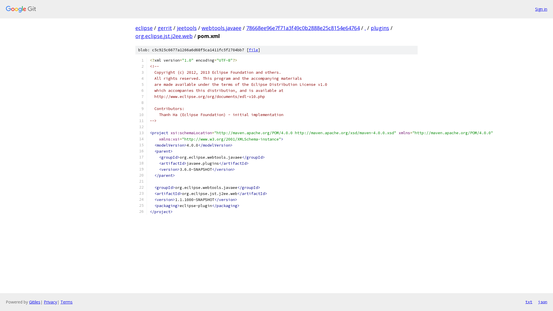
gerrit (165, 27)
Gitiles (34, 302)
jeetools (187, 27)
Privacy (50, 302)
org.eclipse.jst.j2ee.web (164, 36)
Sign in (541, 9)
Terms (66, 302)
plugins (380, 27)
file (253, 50)
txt (528, 301)
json (542, 301)
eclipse (144, 27)
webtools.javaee (221, 27)
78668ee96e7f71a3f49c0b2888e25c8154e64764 (303, 27)
